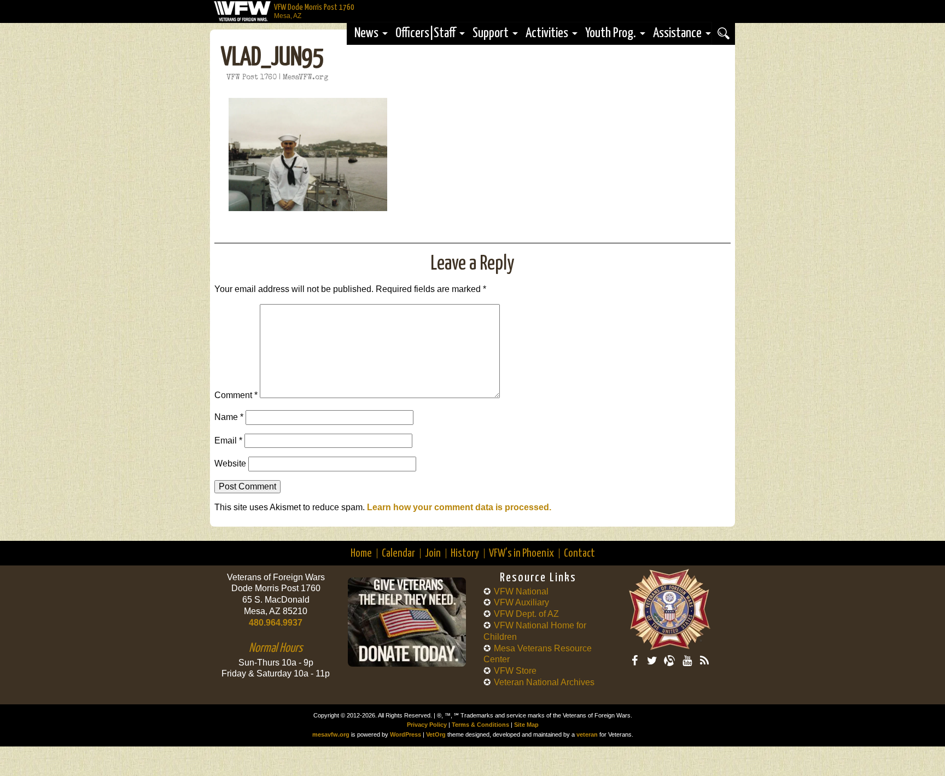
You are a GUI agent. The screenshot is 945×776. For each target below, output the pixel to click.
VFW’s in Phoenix (521, 553)
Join (433, 553)
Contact (579, 553)
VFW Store (515, 670)
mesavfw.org (330, 734)
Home (361, 553)
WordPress (405, 734)
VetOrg (436, 734)
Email (228, 440)
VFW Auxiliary (521, 602)
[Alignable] (669, 661)
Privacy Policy (427, 724)
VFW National (521, 591)
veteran (587, 734)
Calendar (398, 553)
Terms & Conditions (480, 724)
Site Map (526, 724)
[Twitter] (652, 661)
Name (228, 417)
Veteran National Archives (544, 682)
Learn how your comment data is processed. (459, 507)
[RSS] (704, 661)
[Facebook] (634, 661)
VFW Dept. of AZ (526, 614)
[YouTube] (687, 661)
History (465, 553)
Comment (236, 395)
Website (230, 463)
